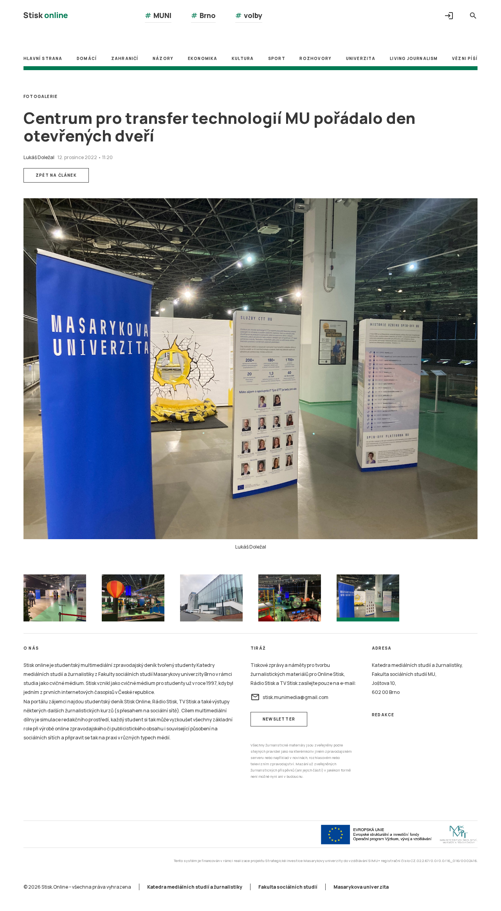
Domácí (87, 58)
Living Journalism (414, 58)
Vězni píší (465, 58)
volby (248, 15)
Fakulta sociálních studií (287, 887)
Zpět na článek (56, 175)
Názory (163, 58)
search (473, 15)
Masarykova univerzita (361, 887)
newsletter (279, 719)
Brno (203, 15)
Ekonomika (203, 58)
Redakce (383, 714)
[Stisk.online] (45, 16)
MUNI (158, 15)
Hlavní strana (43, 58)
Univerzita (361, 58)
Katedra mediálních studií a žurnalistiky (194, 887)
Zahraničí (125, 58)
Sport (276, 58)
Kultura (243, 58)
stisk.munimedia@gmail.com (289, 697)
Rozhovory (315, 58)
